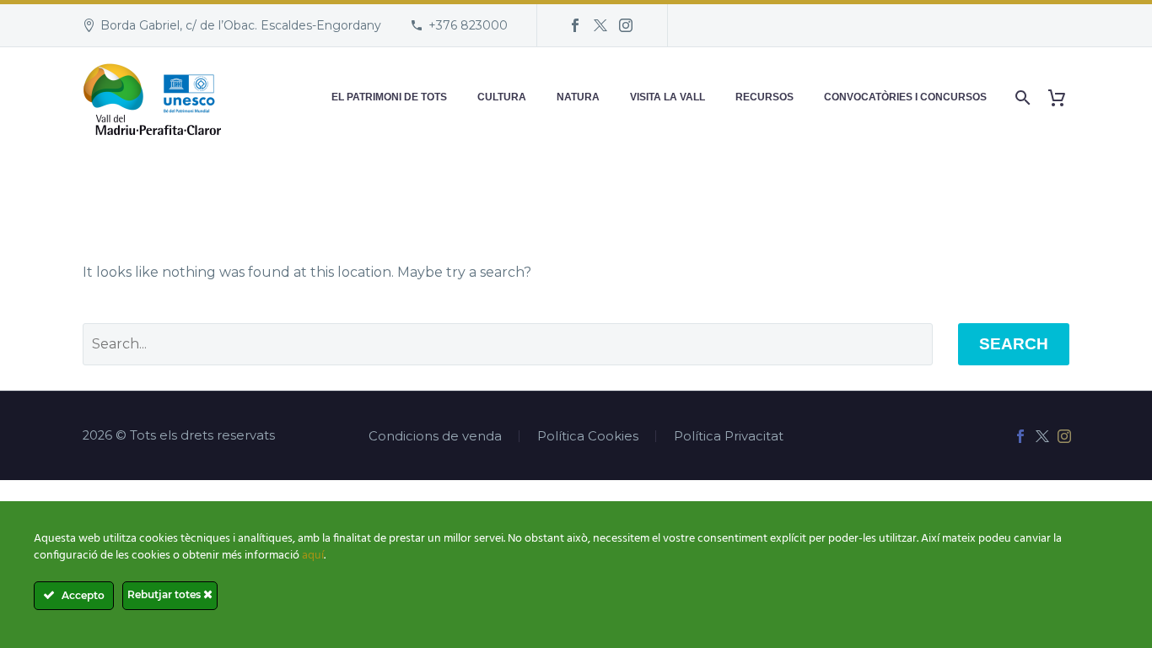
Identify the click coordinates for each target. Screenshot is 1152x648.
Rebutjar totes (165, 594)
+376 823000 (468, 25)
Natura (578, 97)
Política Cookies (587, 436)
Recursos (764, 97)
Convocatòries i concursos (905, 97)
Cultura (501, 97)
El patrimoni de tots (389, 97)
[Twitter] (600, 25)
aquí (313, 555)
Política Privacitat (728, 436)
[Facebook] (575, 25)
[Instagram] (625, 25)
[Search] (1020, 97)
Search (1013, 344)
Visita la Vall (667, 97)
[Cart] (1063, 97)
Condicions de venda (435, 436)
